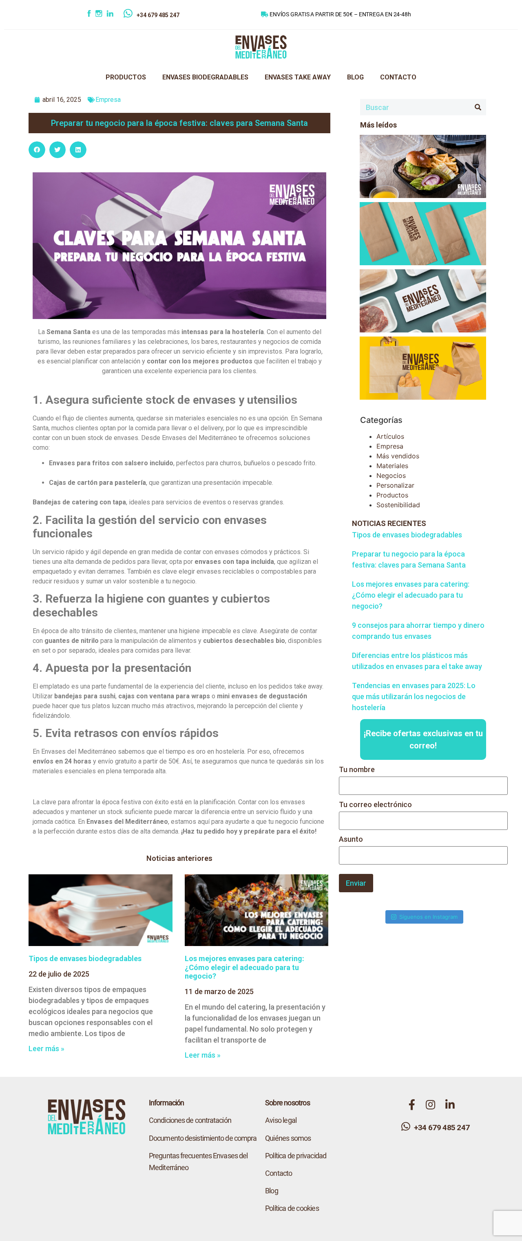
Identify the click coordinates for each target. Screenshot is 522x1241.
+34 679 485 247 (158, 15)
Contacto (278, 1173)
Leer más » (46, 1048)
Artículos (390, 436)
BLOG (355, 77)
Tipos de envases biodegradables (85, 958)
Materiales (392, 466)
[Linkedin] (115, 15)
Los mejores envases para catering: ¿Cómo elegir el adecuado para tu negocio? (244, 967)
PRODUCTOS (126, 77)
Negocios (391, 475)
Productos (392, 495)
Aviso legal (280, 1120)
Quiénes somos (288, 1138)
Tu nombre (357, 770)
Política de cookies (292, 1208)
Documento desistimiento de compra (203, 1138)
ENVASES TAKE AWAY (298, 77)
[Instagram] (100, 15)
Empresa (108, 99)
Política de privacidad (295, 1155)
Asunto (351, 839)
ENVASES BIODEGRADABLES (205, 77)
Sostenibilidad (398, 505)
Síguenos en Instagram (428, 916)
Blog (271, 1190)
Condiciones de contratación (190, 1120)
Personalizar (395, 485)
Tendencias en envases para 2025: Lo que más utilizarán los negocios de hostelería (414, 696)
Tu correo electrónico (375, 805)
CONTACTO (398, 77)
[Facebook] (90, 15)
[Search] (478, 107)
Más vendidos (397, 456)
